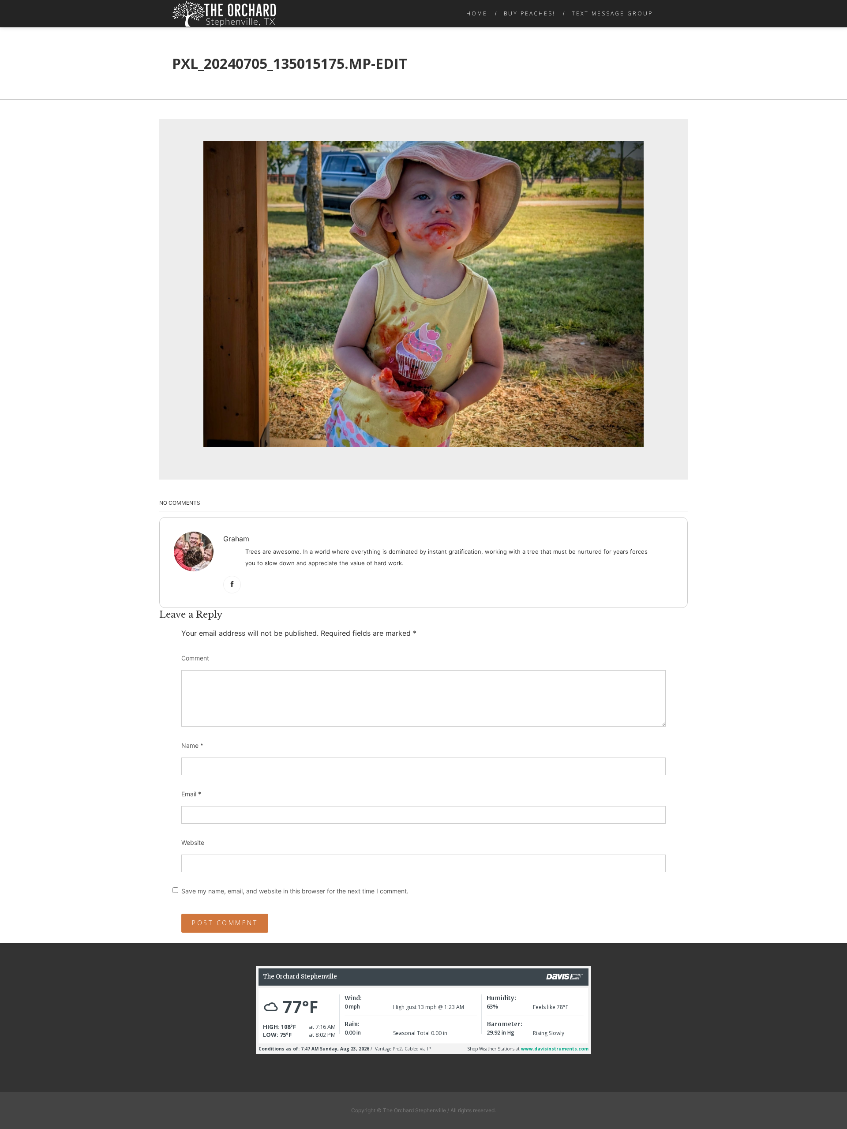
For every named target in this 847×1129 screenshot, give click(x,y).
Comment (195, 658)
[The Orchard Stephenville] (224, 13)
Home (476, 13)
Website (192, 842)
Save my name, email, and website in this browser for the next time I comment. (295, 891)
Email (191, 794)
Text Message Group (612, 13)
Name (192, 745)
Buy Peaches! (529, 13)
